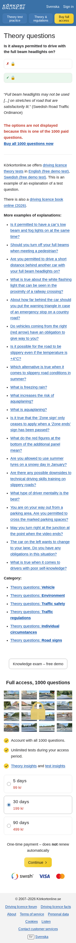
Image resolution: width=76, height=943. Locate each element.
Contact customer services (38, 929)
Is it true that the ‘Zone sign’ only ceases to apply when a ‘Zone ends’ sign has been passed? (40, 424)
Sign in (68, 6)
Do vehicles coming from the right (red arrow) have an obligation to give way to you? (38, 332)
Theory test (15, 18)
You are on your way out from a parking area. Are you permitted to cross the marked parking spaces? (39, 513)
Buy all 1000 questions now (28, 144)
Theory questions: (32, 587)
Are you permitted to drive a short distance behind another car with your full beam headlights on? (38, 265)
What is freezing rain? (28, 387)
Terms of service (32, 914)
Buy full (64, 18)
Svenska (52, 6)
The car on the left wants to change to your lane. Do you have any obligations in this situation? (40, 548)
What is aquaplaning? (28, 409)
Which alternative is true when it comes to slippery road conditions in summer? (40, 373)
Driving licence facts (56, 907)
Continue (35, 862)
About (11, 914)
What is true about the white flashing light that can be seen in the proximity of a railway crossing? (41, 285)
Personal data (58, 914)
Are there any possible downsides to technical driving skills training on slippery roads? (40, 479)
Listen (46, 921)
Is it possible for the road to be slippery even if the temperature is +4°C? (38, 352)
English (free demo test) (48, 171)
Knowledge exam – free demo (38, 664)
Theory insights (24, 766)
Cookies (31, 921)
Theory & (40, 18)
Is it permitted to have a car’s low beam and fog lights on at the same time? (40, 230)
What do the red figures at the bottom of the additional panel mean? (35, 444)
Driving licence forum (21, 907)
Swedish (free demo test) (25, 177)
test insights (55, 766)
